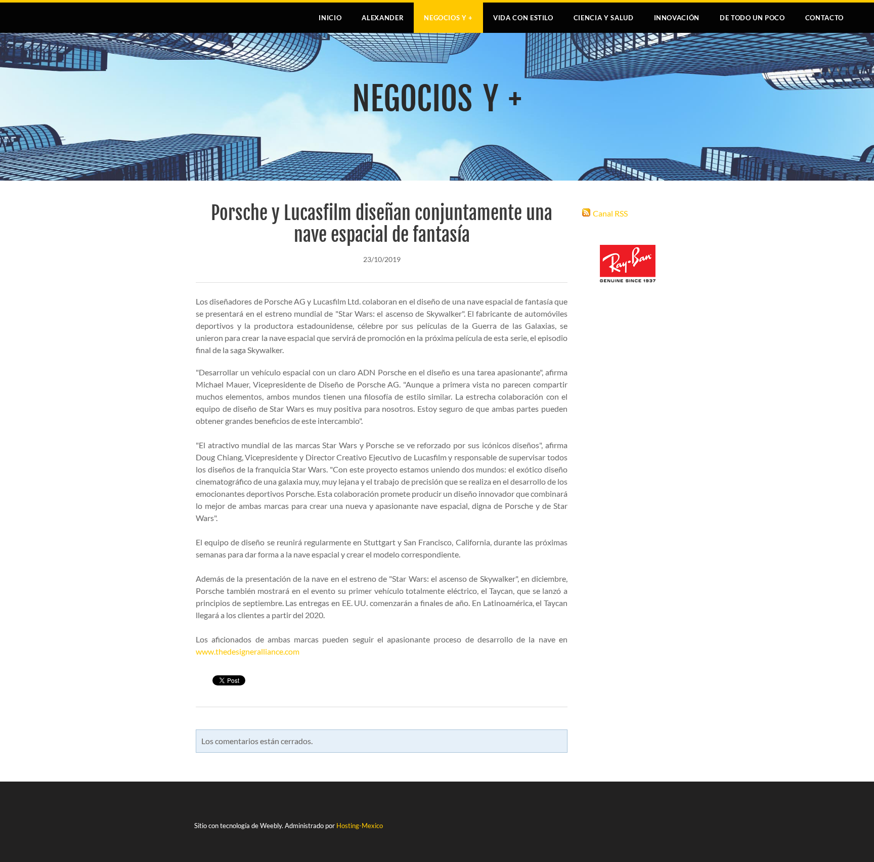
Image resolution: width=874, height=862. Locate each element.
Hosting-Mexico (359, 826)
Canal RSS (610, 213)
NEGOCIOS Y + (448, 18)
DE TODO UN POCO (752, 18)
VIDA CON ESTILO (523, 18)
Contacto (824, 18)
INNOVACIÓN (677, 18)
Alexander (383, 18)
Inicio (330, 18)
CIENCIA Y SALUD (604, 18)
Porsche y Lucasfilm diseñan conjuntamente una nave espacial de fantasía (381, 224)
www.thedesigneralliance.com (247, 651)
